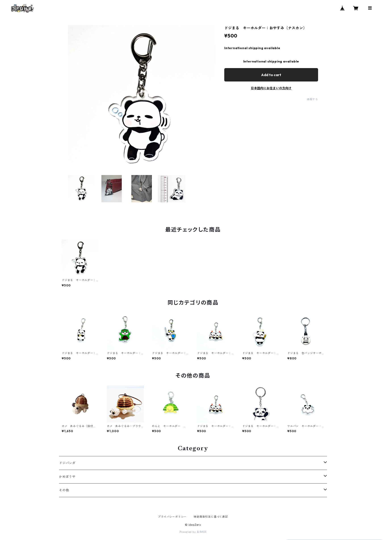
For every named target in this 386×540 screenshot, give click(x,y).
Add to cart (271, 75)
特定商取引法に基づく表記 (211, 516)
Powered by (188, 532)
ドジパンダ (67, 463)
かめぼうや (67, 477)
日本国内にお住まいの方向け (271, 88)
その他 (64, 490)
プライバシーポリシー (172, 516)
